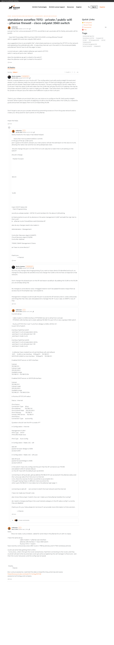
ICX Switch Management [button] (90, 44)
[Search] (88, 7)
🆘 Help (84, 29)
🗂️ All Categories (87, 22)
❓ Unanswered (94, 27)
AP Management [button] (94, 40)
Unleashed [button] (97, 46)
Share (10, 62)
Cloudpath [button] (99, 38)
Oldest (15, 72)
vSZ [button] (103, 40)
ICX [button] (85, 40)
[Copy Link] (30, 29)
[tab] (11, 67)
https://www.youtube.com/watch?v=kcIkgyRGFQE (24, 574)
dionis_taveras (16, 76)
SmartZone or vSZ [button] (88, 38)
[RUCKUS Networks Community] (14, 7)
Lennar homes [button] (87, 46)
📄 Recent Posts (87, 25)
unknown (15, 27)
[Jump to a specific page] (77, 72)
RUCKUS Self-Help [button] (88, 36)
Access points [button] (87, 42)
